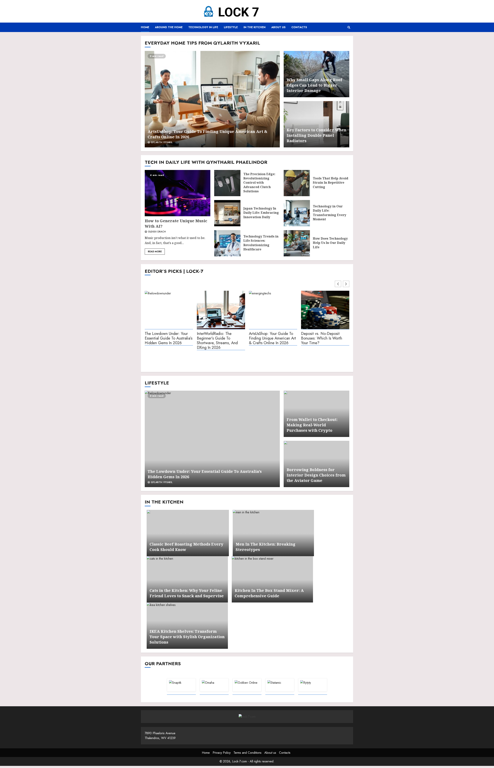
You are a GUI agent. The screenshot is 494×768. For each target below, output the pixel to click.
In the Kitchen (255, 27)
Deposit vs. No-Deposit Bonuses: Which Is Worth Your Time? (321, 338)
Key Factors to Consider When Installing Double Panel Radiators (316, 135)
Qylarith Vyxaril (161, 142)
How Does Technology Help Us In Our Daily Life (297, 243)
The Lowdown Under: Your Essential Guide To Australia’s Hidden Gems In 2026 (168, 338)
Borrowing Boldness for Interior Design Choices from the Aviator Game (316, 475)
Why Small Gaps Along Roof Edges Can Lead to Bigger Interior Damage (314, 85)
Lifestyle (231, 27)
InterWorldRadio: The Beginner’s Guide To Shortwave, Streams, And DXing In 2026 (217, 340)
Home (145, 27)
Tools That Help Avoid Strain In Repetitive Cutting (297, 183)
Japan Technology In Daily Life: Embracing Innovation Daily (227, 213)
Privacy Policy (222, 752)
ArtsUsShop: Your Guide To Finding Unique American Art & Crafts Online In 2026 (212, 99)
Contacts (299, 27)
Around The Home (169, 27)
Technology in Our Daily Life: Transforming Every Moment (297, 213)
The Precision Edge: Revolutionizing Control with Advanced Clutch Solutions (227, 183)
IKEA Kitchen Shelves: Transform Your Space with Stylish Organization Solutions (187, 637)
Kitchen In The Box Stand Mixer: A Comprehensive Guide (272, 579)
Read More (155, 251)
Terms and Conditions (247, 752)
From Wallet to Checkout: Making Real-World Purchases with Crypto (312, 425)
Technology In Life (203, 27)
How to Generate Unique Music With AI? (177, 193)
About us (278, 27)
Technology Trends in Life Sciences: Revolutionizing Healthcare (227, 243)
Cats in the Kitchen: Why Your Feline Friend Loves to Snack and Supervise (187, 579)
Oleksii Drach (156, 231)
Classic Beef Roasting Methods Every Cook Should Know (188, 533)
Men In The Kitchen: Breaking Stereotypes (273, 533)
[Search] (348, 27)
